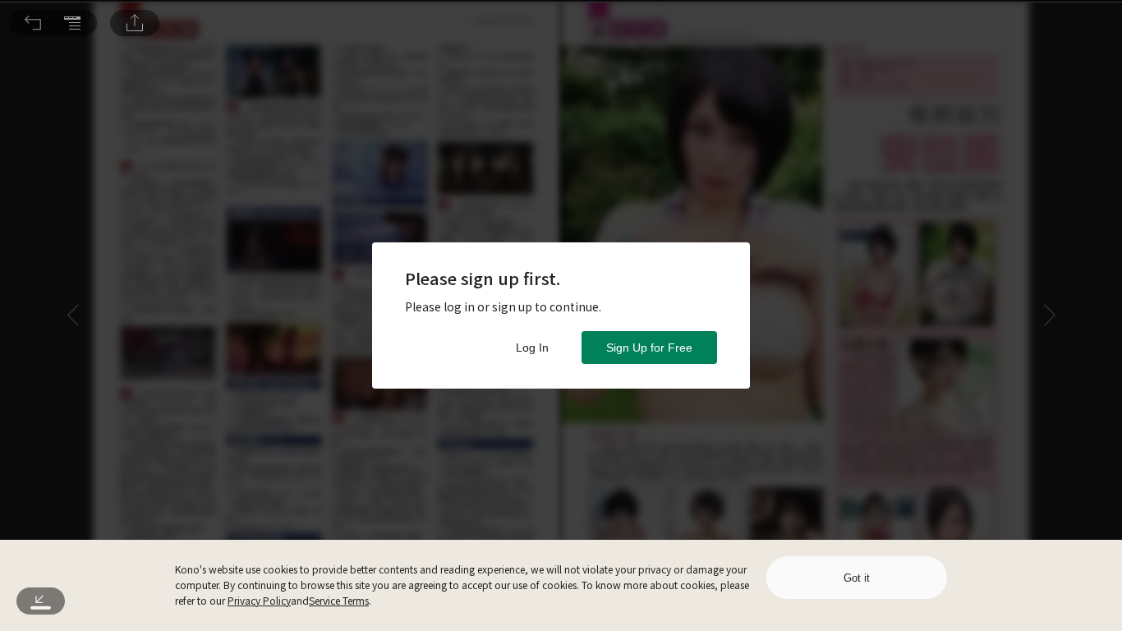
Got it (857, 578)
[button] (33, 23)
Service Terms (339, 600)
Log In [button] (532, 347)
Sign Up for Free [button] (649, 347)
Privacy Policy (259, 600)
